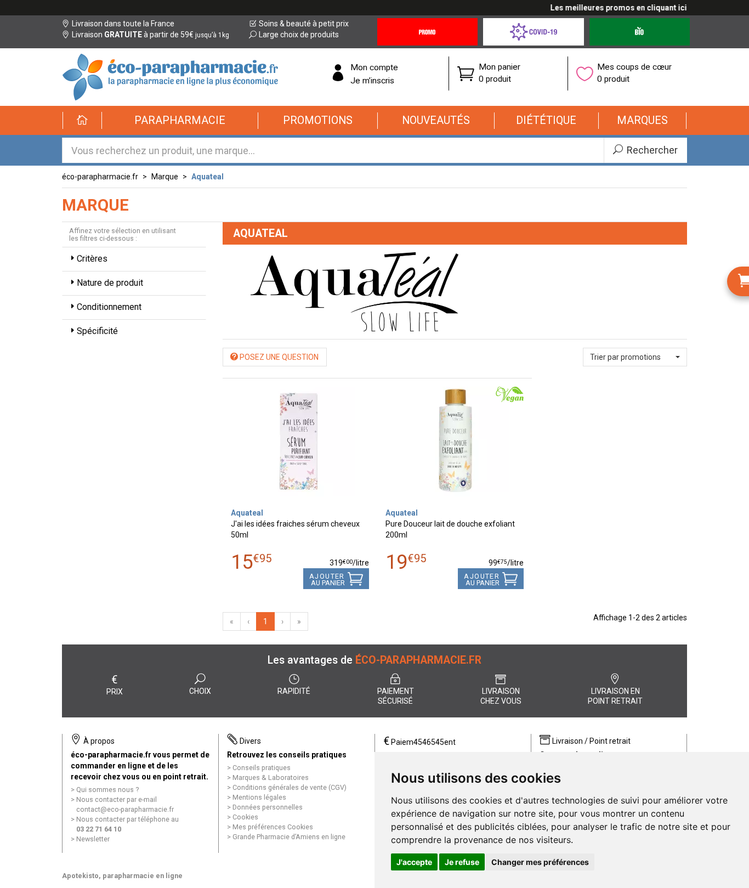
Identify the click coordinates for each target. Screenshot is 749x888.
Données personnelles (267, 807)
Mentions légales (259, 797)
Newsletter (93, 839)
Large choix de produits (299, 34)
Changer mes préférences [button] (540, 862)
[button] (180, 120)
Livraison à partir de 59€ (150, 34)
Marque (164, 176)
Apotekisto (122, 876)
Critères (92, 258)
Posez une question (278, 357)
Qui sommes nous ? (107, 789)
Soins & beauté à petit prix (304, 23)
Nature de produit (110, 283)
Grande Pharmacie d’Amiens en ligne (288, 837)
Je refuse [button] (462, 862)
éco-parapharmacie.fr (100, 176)
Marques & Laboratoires (270, 777)
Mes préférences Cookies (272, 827)
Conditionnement (109, 307)
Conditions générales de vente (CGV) (289, 787)
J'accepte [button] (414, 862)
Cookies (245, 817)
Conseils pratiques (261, 767)
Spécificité (97, 331)
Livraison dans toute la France (123, 23)
